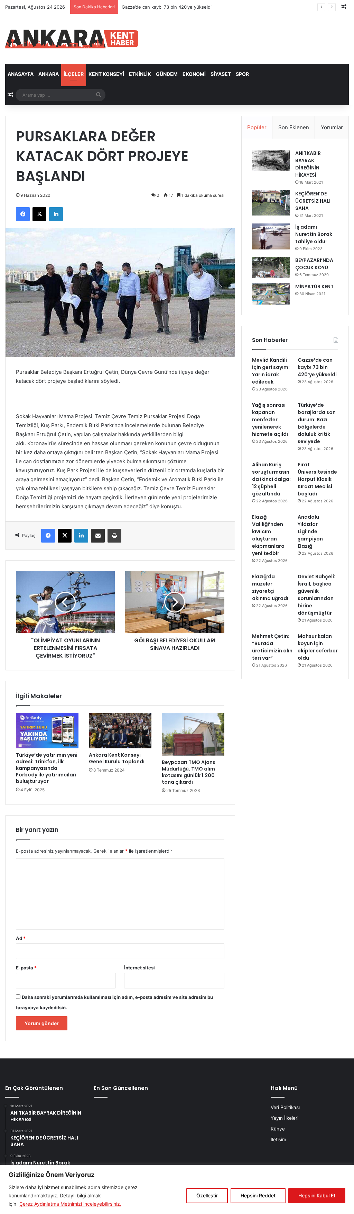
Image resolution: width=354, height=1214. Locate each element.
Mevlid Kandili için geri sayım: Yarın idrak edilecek (271, 371)
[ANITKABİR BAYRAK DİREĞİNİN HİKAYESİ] (271, 160)
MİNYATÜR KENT (314, 286)
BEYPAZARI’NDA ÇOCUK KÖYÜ (314, 264)
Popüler (257, 127)
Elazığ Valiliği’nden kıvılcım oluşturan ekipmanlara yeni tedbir (268, 535)
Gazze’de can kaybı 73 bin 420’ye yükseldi (317, 367)
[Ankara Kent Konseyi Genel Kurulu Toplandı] (120, 730)
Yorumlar (332, 127)
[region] (177, 1189)
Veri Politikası (285, 1107)
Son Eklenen (293, 127)
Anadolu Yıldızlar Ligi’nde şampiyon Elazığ (310, 531)
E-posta (26, 967)
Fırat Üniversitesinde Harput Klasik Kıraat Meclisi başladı (317, 479)
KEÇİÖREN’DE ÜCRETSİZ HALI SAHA (312, 201)
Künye (278, 1129)
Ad (21, 938)
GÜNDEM (167, 74)
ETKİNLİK (140, 74)
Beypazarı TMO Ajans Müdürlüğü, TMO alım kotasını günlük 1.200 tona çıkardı (188, 772)
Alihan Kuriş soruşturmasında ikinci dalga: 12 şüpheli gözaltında (271, 479)
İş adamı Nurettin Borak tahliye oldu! (313, 234)
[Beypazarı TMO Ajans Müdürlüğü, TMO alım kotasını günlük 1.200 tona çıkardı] (193, 734)
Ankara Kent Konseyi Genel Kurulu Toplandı (117, 758)
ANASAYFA (21, 74)
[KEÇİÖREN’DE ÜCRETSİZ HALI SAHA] (271, 202)
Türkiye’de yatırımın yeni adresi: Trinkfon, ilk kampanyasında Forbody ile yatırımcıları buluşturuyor (46, 768)
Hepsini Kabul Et (316, 1195)
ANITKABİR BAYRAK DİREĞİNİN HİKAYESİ (308, 164)
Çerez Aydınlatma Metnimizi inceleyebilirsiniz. (70, 1204)
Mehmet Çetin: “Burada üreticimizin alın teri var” (272, 647)
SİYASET (221, 74)
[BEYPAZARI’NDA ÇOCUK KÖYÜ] (271, 267)
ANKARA (48, 74)
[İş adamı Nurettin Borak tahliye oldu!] (271, 236)
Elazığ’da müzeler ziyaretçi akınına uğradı (270, 587)
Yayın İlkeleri (284, 1118)
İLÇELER (74, 74)
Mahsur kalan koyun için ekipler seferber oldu (318, 647)
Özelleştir (207, 1195)
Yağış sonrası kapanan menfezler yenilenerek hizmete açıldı (270, 420)
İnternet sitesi (139, 967)
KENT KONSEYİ (106, 74)
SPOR (242, 74)
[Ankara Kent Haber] (71, 39)
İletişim (278, 1139)
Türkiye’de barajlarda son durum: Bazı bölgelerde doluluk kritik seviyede (317, 423)
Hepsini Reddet (258, 1195)
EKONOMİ (194, 74)
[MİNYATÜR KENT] (271, 294)
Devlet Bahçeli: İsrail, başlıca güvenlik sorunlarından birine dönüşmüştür (316, 594)
